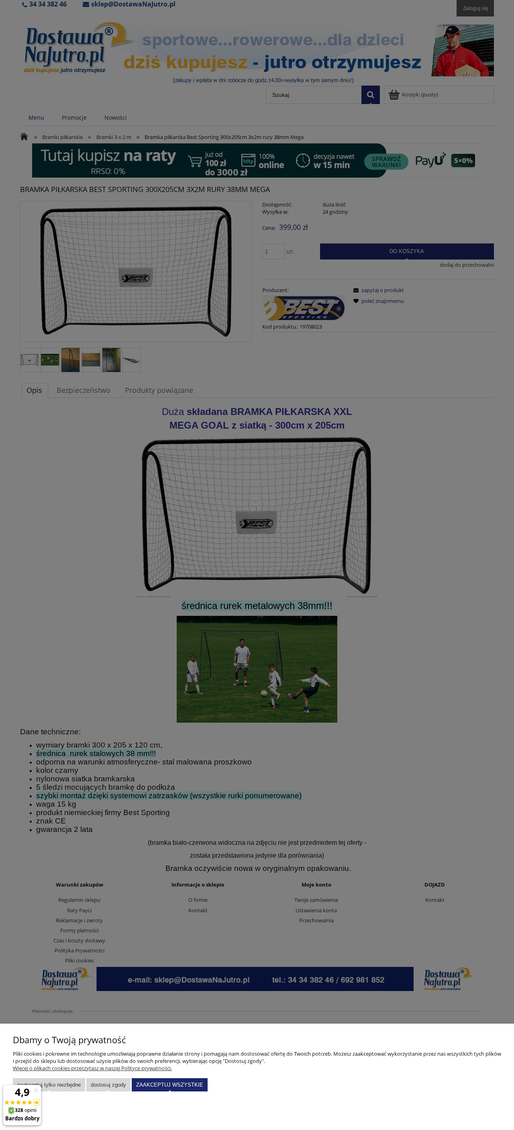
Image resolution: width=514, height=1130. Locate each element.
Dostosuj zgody (108, 1085)
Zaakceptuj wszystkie (169, 1085)
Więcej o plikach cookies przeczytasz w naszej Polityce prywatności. (92, 1068)
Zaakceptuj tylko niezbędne (49, 1085)
